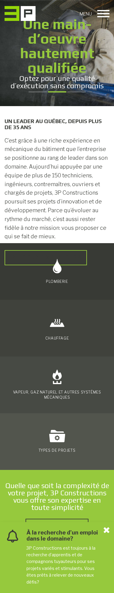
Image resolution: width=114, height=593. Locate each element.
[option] (57, 53)
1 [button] (38, 91)
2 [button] (57, 91)
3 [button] (76, 91)
